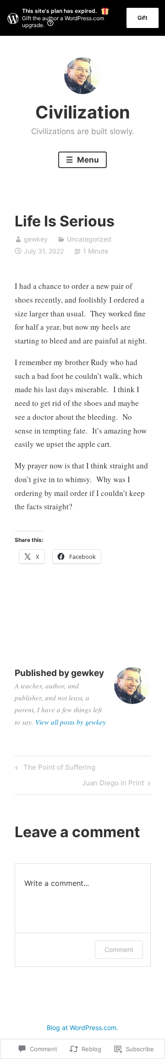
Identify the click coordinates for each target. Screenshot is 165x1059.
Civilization (82, 112)
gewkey (36, 239)
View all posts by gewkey (70, 722)
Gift (143, 17)
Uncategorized (89, 239)
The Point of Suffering (54, 768)
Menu (87, 159)
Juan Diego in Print (113, 784)
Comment (118, 949)
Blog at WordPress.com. (82, 1027)
